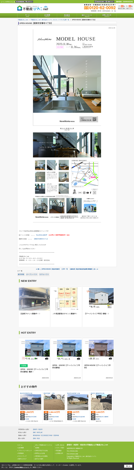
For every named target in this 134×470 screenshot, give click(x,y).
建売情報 (21, 274)
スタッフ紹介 (60, 448)
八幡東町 (105, 416)
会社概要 (21, 448)
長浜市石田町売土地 (26, 393)
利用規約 (21, 453)
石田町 (35, 416)
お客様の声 (59, 453)
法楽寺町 (82, 416)
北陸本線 (56, 435)
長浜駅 (27, 419)
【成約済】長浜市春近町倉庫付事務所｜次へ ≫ (83, 269)
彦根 (34, 438)
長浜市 (31, 416)
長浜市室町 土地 (49, 393)
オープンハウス (31, 274)
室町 (57, 416)
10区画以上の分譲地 (41, 456)
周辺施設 (59, 450)
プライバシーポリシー (25, 450)
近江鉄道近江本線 (46, 435)
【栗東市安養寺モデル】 (40, 239)
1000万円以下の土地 (41, 450)
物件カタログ (22, 459)
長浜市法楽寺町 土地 (73, 393)
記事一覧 (65, 269)
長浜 (38, 438)
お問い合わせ (60, 445)
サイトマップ (22, 456)
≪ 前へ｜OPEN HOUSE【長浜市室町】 (48, 269)
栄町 (34, 432)
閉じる (128, 466)
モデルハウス (44, 274)
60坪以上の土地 (40, 453)
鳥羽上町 (40, 432)
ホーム (20, 445)
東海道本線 (36, 435)
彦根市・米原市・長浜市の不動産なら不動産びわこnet (87, 445)
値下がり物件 (39, 459)
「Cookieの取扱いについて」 (21, 467)
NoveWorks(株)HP (41, 235)
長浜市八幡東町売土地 (97, 393)
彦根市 (35, 429)
